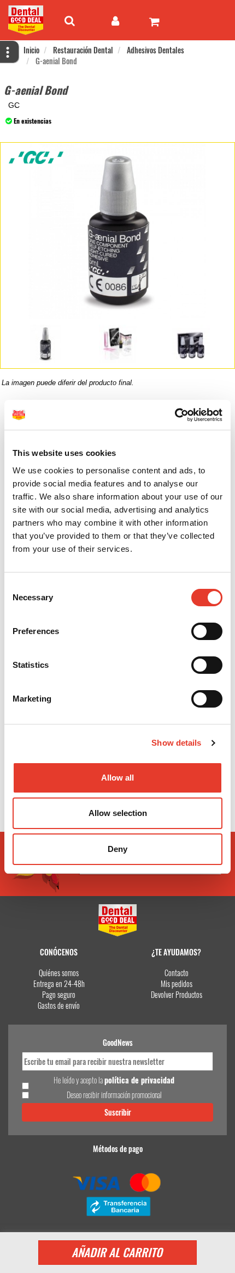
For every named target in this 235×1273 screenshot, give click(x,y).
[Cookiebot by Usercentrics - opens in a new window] (174, 415)
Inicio (31, 50)
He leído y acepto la (114, 1080)
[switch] (206, 631)
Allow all (117, 777)
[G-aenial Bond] (45, 344)
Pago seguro (58, 994)
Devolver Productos (176, 994)
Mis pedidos (176, 983)
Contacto (176, 972)
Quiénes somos (59, 972)
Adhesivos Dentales (155, 50)
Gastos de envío (59, 1005)
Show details (176, 742)
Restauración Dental (83, 50)
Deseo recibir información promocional (114, 1094)
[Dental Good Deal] (27, 20)
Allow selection (118, 813)
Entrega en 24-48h (59, 983)
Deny (117, 849)
